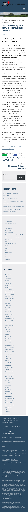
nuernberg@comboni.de (11, 431)
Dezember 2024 (9, 318)
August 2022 (8, 380)
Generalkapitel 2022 (10, 243)
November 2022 (9, 374)
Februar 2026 (9, 287)
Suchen (5, 174)
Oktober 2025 (9, 296)
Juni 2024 (8, 332)
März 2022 (8, 391)
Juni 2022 (8, 385)
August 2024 (8, 327)
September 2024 (9, 325)
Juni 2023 (8, 358)
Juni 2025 (8, 305)
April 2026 (8, 283)
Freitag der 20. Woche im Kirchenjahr (13, 206)
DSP (6, 241)
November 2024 (9, 320)
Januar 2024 (8, 343)
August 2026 (8, 274)
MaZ (6, 248)
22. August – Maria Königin (10, 198)
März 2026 (8, 285)
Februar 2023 (9, 367)
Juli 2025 (7, 303)
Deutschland (8, 239)
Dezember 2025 (9, 292)
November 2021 (9, 400)
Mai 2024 (7, 334)
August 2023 (8, 354)
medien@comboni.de (15, 455)
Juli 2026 (7, 276)
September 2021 (9, 405)
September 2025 (9, 298)
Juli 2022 (7, 383)
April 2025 (8, 309)
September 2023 (9, 351)
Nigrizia (7, 250)
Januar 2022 (8, 396)
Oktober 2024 (9, 323)
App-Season (8, 228)
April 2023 (8, 363)
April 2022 (8, 389)
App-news (8, 226)
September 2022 (9, 378)
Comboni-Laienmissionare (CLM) (14, 234)
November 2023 (9, 347)
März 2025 (8, 312)
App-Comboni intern (10, 223)
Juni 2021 (7, 411)
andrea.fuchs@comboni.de (11, 465)
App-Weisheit (9, 232)
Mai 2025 (7, 307)
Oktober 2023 (9, 349)
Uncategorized (9, 257)
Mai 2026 (7, 281)
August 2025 (8, 301)
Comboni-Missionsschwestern (13, 237)
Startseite (8, 254)
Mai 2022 (7, 387)
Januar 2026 (8, 289)
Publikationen (9, 252)
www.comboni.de (10, 433)
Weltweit (7, 259)
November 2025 (9, 294)
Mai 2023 (7, 360)
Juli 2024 (7, 329)
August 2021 (8, 407)
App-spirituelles (9, 230)
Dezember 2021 (9, 398)
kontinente (8, 246)
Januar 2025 (8, 316)
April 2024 (8, 336)
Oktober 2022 (9, 376)
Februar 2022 (9, 394)
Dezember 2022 (9, 371)
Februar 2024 (9, 340)
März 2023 (8, 365)
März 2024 (8, 338)
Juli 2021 (7, 409)
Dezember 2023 (9, 345)
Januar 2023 (8, 369)
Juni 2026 (8, 278)
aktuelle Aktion (9, 221)
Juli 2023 (7, 356)
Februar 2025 (9, 314)
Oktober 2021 (9, 402)
